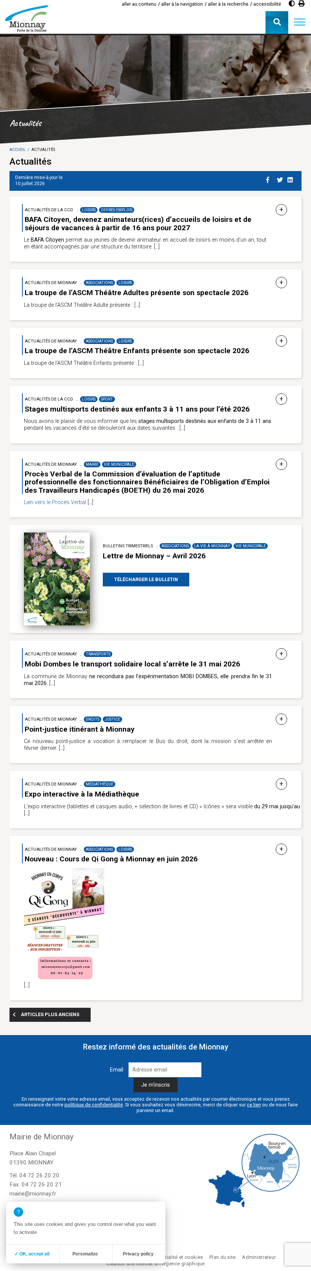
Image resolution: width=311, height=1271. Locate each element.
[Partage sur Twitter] (280, 178)
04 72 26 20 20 (39, 1175)
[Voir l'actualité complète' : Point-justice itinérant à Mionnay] (281, 719)
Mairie (92, 464)
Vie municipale (119, 464)
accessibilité (267, 4)
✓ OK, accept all (31, 1254)
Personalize (85, 1254)
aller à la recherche (228, 4)
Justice (112, 719)
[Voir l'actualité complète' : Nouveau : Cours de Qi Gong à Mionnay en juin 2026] (281, 849)
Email (116, 1070)
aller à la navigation (182, 4)
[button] (299, 22)
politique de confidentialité (93, 1105)
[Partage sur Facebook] (270, 178)
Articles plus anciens (50, 1014)
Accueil (17, 149)
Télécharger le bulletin (146, 579)
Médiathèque (99, 784)
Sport (107, 399)
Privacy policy (138, 1254)
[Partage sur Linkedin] (291, 178)
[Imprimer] (301, 3)
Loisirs (89, 209)
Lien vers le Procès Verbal (55, 502)
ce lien (254, 1105)
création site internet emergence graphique (155, 1263)
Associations (99, 282)
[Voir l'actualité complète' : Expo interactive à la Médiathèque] (281, 784)
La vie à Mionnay (212, 546)
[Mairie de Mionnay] (26, 18)
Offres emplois (116, 209)
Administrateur (259, 1257)
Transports (98, 654)
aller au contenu (139, 4)
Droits (92, 719)
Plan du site (222, 1257)
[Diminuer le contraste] (292, 3)
